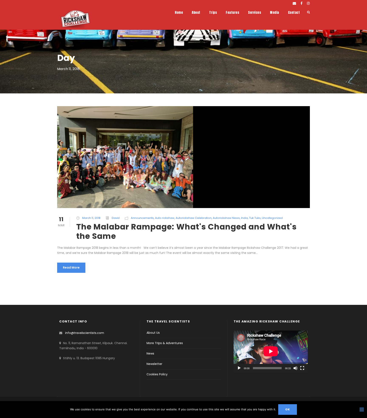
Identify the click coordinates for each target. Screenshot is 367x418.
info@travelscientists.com (84, 333)
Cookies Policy (157, 374)
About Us (153, 333)
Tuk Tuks (255, 218)
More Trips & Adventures (165, 343)
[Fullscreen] (302, 368)
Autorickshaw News (226, 218)
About (196, 12)
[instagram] (308, 3)
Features (232, 12)
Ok (287, 409)
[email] (294, 3)
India (244, 218)
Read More (71, 267)
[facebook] (301, 3)
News (150, 353)
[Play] (239, 368)
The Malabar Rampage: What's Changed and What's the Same (186, 231)
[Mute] (295, 368)
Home (179, 12)
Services (254, 12)
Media (274, 12)
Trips (213, 12)
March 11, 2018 (91, 218)
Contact (294, 12)
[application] (271, 351)
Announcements (142, 218)
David (116, 218)
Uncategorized (272, 218)
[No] (362, 409)
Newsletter (154, 364)
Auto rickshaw (164, 218)
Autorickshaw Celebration (194, 218)
